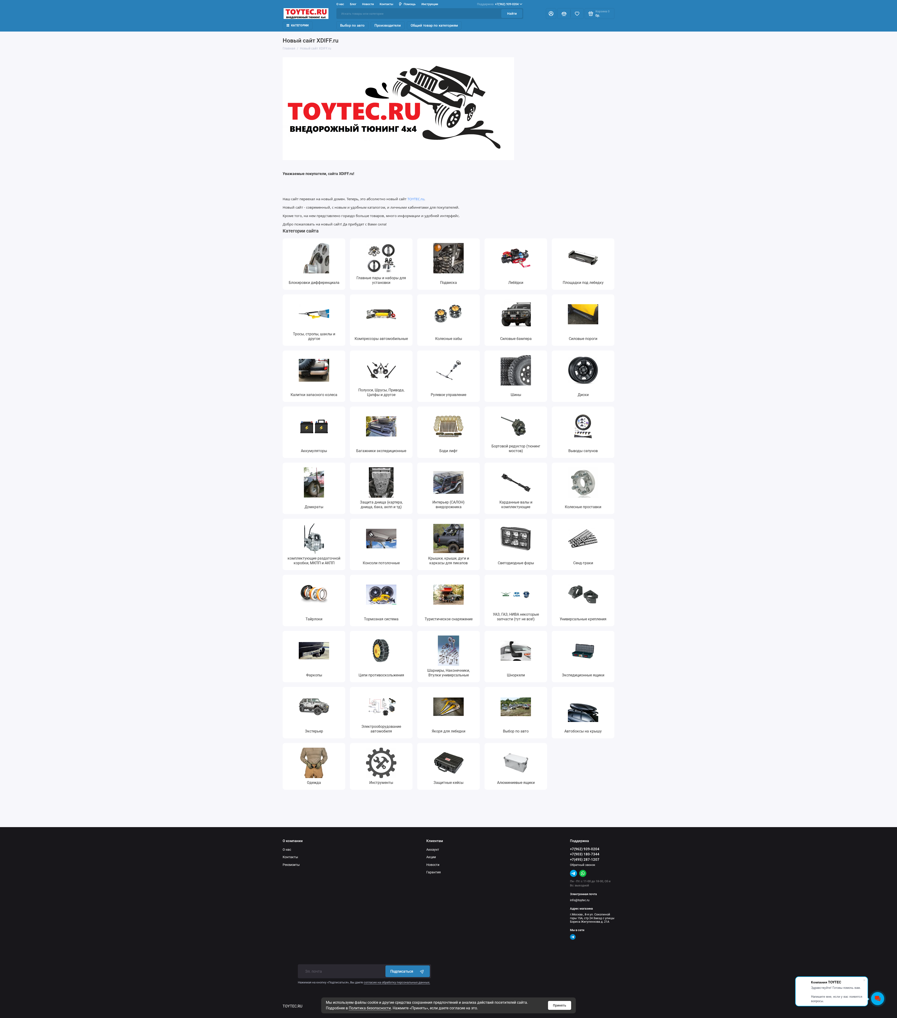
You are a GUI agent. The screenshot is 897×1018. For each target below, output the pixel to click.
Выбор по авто (352, 25)
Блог (353, 4)
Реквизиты (291, 865)
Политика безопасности (370, 1008)
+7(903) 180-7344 (584, 854)
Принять (559, 1005)
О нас (287, 849)
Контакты (386, 4)
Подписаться (401, 971)
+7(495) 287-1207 (584, 859)
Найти (512, 13)
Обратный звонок (582, 865)
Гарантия (433, 872)
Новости (368, 4)
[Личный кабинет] (551, 13)
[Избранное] (577, 13)
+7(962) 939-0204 (498, 4)
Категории (300, 25)
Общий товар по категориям (434, 25)
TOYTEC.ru (415, 198)
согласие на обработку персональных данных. (397, 982)
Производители (387, 25)
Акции (431, 857)
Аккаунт (432, 849)
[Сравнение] (564, 13)
